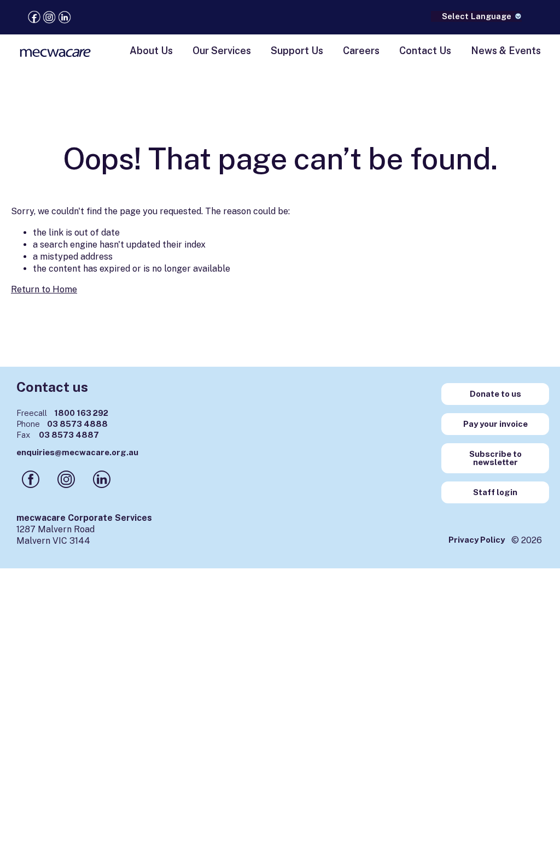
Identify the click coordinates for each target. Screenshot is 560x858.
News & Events (506, 50)
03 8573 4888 (62, 423)
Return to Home (44, 289)
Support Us (297, 50)
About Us (151, 50)
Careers (361, 50)
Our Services (221, 50)
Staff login (495, 492)
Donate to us (495, 393)
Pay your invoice (495, 423)
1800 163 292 (62, 413)
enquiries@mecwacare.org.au (77, 452)
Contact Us (425, 50)
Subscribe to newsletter (495, 458)
